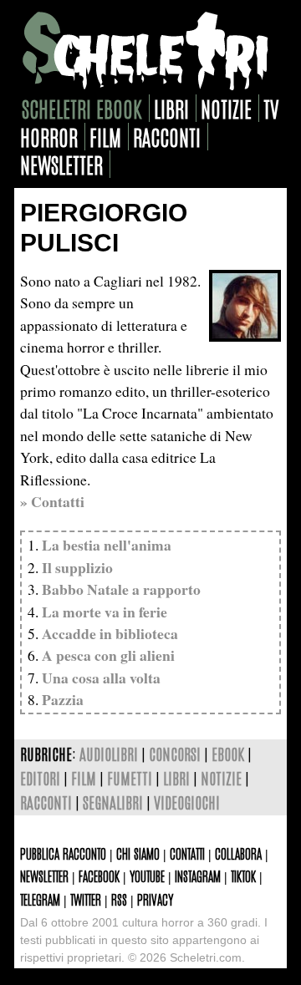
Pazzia (63, 699)
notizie (226, 108)
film (105, 136)
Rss (119, 899)
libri (171, 108)
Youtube (147, 875)
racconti (167, 136)
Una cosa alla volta (101, 677)
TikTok (243, 875)
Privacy (155, 899)
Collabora (238, 853)
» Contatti (52, 501)
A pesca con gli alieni (108, 655)
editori (40, 777)
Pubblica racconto (63, 853)
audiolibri (108, 753)
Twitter (85, 899)
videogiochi (187, 801)
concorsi (175, 753)
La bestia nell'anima (106, 545)
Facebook (99, 875)
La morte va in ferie (104, 611)
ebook (228, 753)
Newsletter (44, 875)
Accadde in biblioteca (110, 633)
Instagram (198, 875)
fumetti (129, 777)
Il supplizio (77, 567)
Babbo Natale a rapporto (121, 589)
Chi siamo (138, 853)
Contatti (187, 853)
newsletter (61, 164)
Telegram (40, 899)
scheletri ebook (82, 108)
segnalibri (113, 801)
